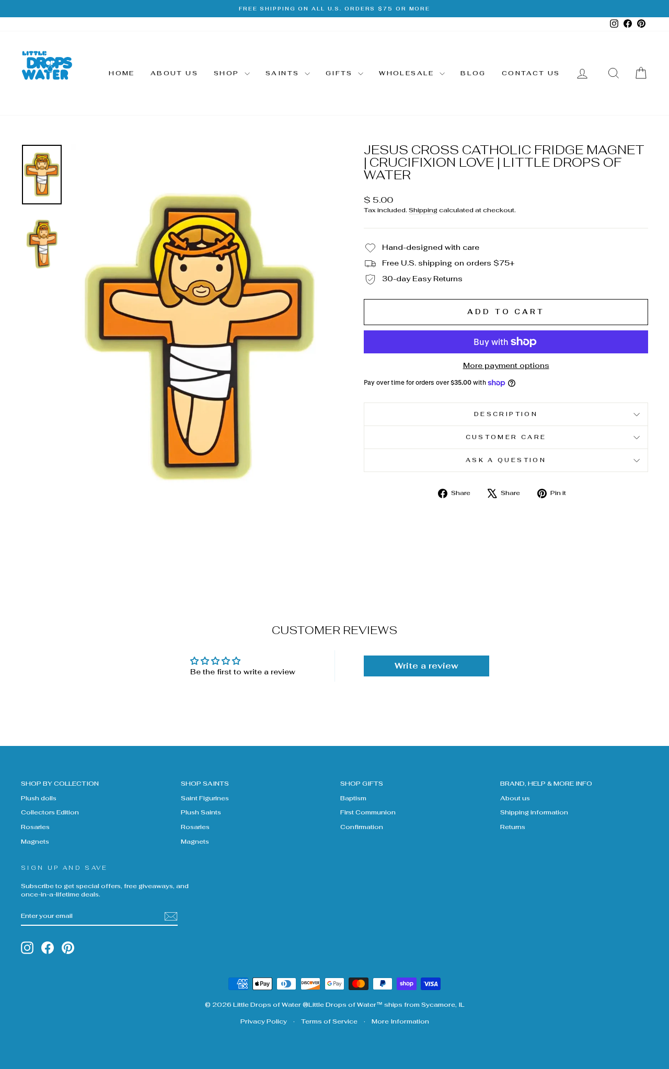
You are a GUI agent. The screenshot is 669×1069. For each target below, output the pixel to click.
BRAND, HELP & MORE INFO (546, 783)
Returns (512, 827)
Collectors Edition (50, 812)
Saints (284, 73)
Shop (228, 73)
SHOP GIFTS (361, 783)
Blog (473, 73)
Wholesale (408, 73)
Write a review (426, 665)
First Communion (368, 812)
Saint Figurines (205, 798)
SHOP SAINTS (205, 783)
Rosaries (35, 827)
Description (506, 414)
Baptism (353, 798)
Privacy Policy (263, 1021)
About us (174, 73)
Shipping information (534, 812)
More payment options (506, 365)
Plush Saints (201, 812)
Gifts (340, 73)
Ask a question (506, 460)
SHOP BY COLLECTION (60, 783)
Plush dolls (38, 798)
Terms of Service (329, 1021)
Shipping (423, 210)
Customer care (506, 437)
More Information (400, 1021)
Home (122, 73)
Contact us (531, 73)
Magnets (35, 841)
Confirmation (361, 827)
